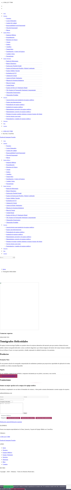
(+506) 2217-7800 (5, 436)
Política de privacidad (19, 488)
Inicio (4, 269)
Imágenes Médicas (6, 415)
